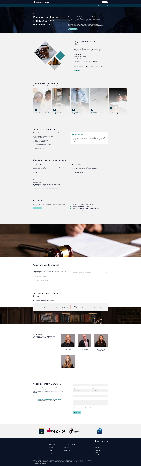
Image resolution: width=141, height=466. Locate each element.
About (34, 442)
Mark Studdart (47, 399)
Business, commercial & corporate (54, 442)
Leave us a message (76, 398)
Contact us (104, 2)
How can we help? (76, 393)
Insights (98, 2)
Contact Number (76, 388)
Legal (65, 442)
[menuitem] (66, 2)
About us (66, 2)
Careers (93, 2)
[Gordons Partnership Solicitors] (48, 2)
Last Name (93, 383)
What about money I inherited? (40, 276)
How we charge (81, 2)
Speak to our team (73, 29)
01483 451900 (43, 396)
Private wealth (51, 452)
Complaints (66, 452)
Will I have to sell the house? (39, 269)
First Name (75, 383)
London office (97, 447)
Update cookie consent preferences (39, 463)
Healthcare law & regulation (53, 450)
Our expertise (72, 2)
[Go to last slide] (104, 117)
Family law (50, 449)
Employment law (51, 447)
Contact (34, 453)
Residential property (52, 453)
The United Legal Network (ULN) (39, 457)
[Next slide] (107, 117)
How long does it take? (77, 269)
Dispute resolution (52, 445)
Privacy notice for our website (69, 447)
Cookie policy (66, 449)
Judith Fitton (41, 399)
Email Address (93, 388)
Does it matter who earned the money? (42, 280)
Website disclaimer (67, 450)
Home (34, 440)
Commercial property (52, 444)
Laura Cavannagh (54, 399)
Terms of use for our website (69, 445)
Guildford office (98, 454)
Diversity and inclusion (37, 455)
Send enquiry (77, 412)
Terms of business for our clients (70, 444)
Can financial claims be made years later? (81, 272)
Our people (88, 2)
